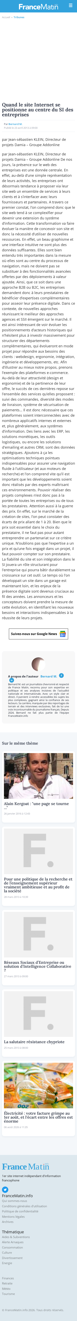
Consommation (12, 1247)
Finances (8, 1278)
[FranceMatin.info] (38, 6)
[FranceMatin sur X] (5, 1190)
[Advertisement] (38, 59)
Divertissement (12, 1258)
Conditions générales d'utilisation (24, 1206)
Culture (7, 1252)
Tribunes (19, 17)
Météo (6, 1289)
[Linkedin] (11, 680)
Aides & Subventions (16, 1237)
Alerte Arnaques (12, 1242)
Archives (7, 1222)
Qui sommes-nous (14, 1201)
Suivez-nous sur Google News (34, 634)
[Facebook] (61, 675)
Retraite (7, 1283)
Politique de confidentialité (20, 1211)
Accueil (6, 17)
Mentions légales (13, 1217)
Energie (7, 1263)
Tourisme (8, 1294)
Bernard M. (15, 124)
